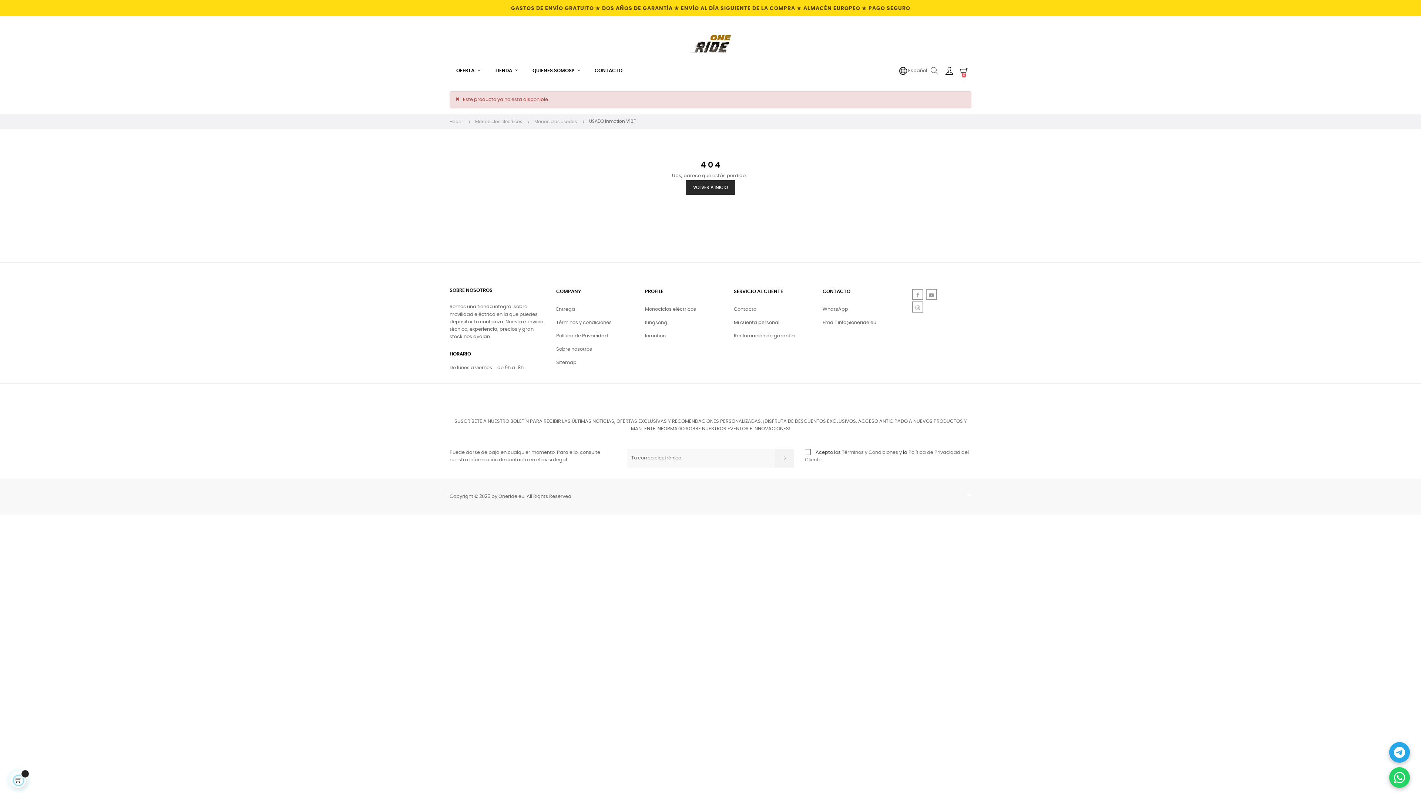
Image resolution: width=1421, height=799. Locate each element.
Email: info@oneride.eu (849, 322)
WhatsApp (835, 309)
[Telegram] (1399, 752)
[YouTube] (931, 294)
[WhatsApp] (1399, 777)
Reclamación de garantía (764, 336)
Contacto (745, 309)
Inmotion (655, 336)
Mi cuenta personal (756, 322)
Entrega (565, 309)
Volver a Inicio (710, 187)
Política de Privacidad (582, 336)
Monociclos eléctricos (670, 309)
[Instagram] (918, 307)
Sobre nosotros (574, 349)
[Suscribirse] (784, 458)
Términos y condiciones (584, 322)
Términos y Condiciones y (872, 452)
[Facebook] (918, 294)
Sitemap (566, 362)
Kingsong (656, 322)
